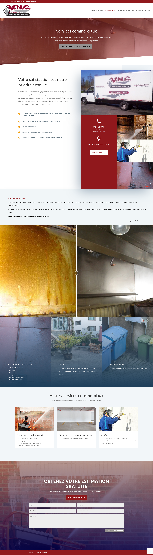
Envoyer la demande (115, 531)
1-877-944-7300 (99, 129)
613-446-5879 (98, 127)
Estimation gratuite (123, 10)
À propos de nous (97, 10)
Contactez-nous (137, 10)
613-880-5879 (100, 132)
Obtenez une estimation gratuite (76, 46)
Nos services (109, 10)
